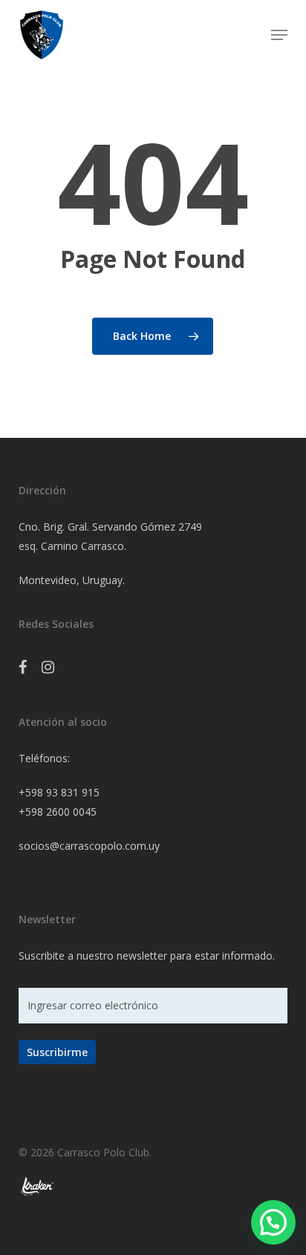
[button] (279, 34)
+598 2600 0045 (58, 812)
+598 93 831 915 (59, 792)
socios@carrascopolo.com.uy (89, 846)
